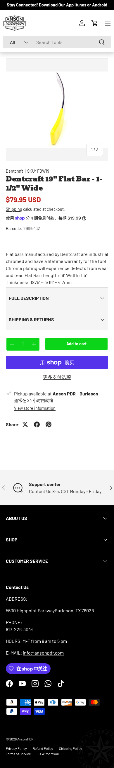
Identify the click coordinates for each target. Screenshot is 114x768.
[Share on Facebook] (37, 424)
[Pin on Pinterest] (48, 424)
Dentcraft (14, 171)
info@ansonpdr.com (43, 652)
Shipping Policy (70, 748)
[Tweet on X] (25, 424)
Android (99, 4)
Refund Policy (43, 748)
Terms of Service (18, 754)
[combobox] (57, 42)
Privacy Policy (16, 748)
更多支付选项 (57, 377)
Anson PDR (25, 739)
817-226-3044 (20, 629)
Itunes (81, 4)
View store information (35, 408)
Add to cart (76, 343)
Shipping (14, 209)
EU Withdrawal (48, 754)
